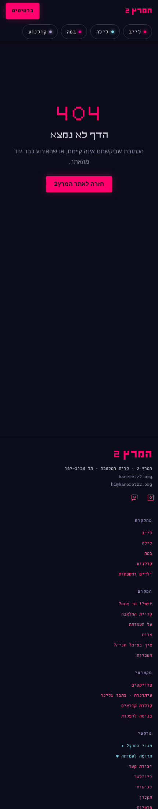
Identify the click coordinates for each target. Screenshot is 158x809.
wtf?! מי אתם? (135, 603)
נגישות (144, 787)
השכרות (144, 655)
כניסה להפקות (136, 716)
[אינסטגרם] (146, 500)
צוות (147, 634)
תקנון (145, 797)
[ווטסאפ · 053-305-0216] (130, 500)
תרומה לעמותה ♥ (134, 756)
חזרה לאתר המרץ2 (79, 184)
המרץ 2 (138, 11)
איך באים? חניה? (133, 645)
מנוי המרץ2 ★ (136, 745)
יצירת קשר (140, 766)
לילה (102, 32)
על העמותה (140, 624)
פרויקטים (142, 685)
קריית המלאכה (136, 614)
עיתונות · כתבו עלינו (126, 695)
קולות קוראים (136, 705)
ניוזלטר (143, 776)
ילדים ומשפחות (135, 574)
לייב (135, 32)
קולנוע (37, 32)
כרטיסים (22, 11)
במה (71, 32)
